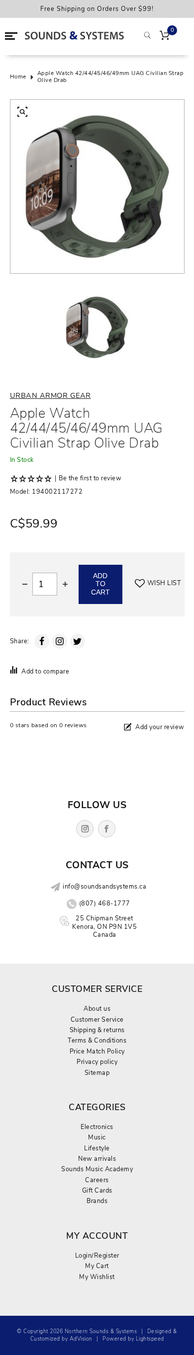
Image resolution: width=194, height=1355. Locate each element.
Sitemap (97, 1072)
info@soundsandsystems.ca (104, 887)
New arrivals (97, 1158)
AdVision (81, 1339)
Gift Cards (97, 1190)
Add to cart (100, 584)
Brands (97, 1201)
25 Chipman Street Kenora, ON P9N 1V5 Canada (104, 926)
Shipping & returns (97, 1030)
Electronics (97, 1127)
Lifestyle (97, 1148)
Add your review (160, 727)
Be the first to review (90, 478)
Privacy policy (97, 1061)
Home (18, 77)
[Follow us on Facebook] (106, 828)
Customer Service (97, 1019)
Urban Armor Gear (50, 395)
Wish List (164, 583)
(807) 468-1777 (104, 903)
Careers (97, 1180)
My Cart (97, 1266)
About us (97, 1008)
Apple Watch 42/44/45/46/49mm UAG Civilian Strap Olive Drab (110, 77)
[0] (165, 36)
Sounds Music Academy (97, 1169)
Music (97, 1137)
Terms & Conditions (97, 1040)
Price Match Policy (97, 1051)
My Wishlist (97, 1277)
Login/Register (97, 1255)
